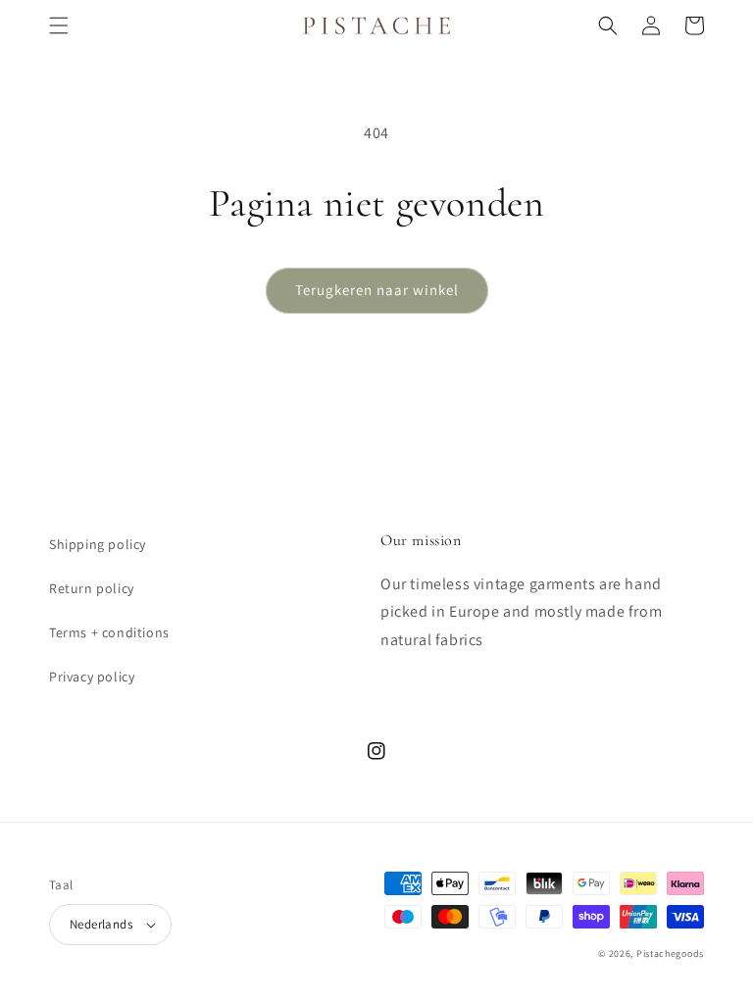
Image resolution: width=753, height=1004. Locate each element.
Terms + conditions (109, 632)
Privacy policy (91, 676)
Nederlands (101, 924)
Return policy (91, 588)
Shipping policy (97, 544)
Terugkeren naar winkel (377, 289)
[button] (58, 25)
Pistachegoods (670, 953)
